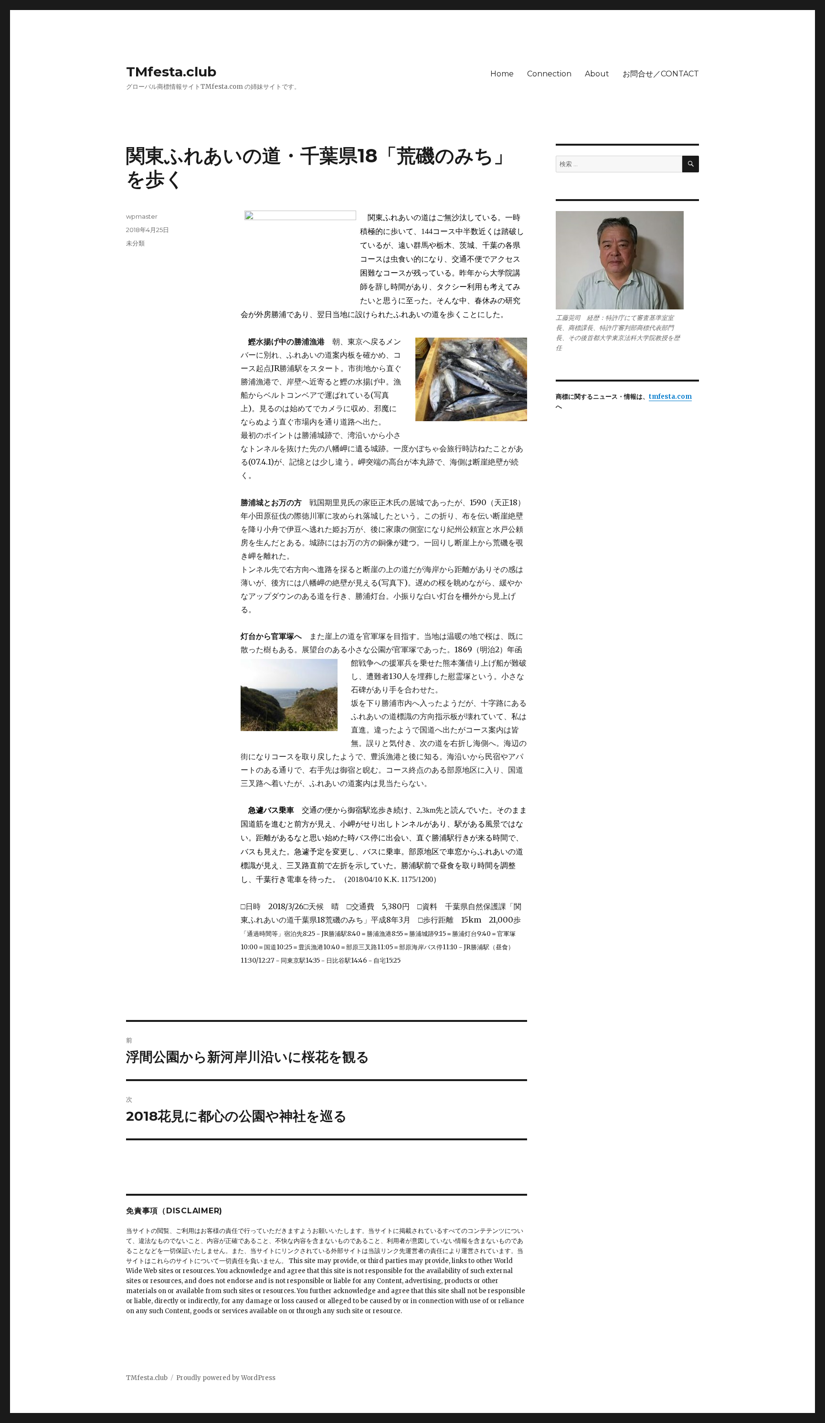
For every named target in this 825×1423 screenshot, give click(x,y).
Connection (549, 73)
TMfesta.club (171, 72)
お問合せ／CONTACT (661, 73)
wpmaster (142, 216)
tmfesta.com (670, 397)
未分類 (135, 243)
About (597, 73)
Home (502, 73)
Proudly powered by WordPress (225, 1378)
